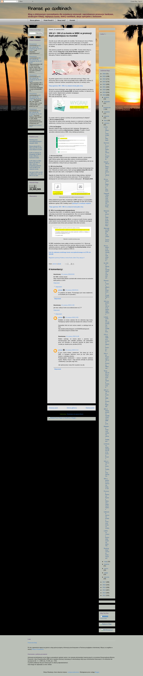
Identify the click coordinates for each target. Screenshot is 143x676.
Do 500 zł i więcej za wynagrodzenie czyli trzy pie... (106, 270)
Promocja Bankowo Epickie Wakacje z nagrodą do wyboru (106, 500)
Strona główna (35, 20)
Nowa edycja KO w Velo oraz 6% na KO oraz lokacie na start (35, 147)
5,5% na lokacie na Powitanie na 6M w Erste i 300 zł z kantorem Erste (35, 155)
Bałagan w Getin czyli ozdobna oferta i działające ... (106, 434)
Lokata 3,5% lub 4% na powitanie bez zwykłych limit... (106, 324)
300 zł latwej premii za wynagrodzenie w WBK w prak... (106, 416)
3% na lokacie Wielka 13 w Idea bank (106, 185)
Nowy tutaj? (62, 20)
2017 (104, 582)
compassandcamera (73, 672)
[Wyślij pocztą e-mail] (66, 264)
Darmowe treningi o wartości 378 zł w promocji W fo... (106, 151)
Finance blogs (103, 618)
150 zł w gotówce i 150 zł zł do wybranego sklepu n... (106, 307)
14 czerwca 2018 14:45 (72, 336)
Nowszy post (53, 408)
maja (106, 561)
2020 (104, 89)
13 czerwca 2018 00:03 (67, 274)
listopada (107, 101)
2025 (104, 76)
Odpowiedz (57, 283)
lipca (105, 120)
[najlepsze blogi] (105, 624)
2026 (104, 73)
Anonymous (33, 44)
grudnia (106, 97)
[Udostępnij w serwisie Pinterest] (73, 264)
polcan (60, 290)
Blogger (97, 672)
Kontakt (72, 20)
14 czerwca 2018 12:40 (67, 305)
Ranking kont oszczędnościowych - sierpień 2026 (35, 141)
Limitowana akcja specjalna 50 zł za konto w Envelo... (106, 451)
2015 (104, 587)
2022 (104, 84)
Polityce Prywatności (38, 649)
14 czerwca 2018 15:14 (71, 350)
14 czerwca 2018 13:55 (71, 317)
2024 (104, 79)
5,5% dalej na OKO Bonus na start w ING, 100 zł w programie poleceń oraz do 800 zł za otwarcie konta (35, 165)
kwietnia (106, 564)
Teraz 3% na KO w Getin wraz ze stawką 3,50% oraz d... (106, 379)
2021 (104, 87)
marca (106, 568)
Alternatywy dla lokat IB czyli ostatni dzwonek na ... (106, 235)
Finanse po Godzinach (49, 8)
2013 (104, 593)
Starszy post (90, 408)
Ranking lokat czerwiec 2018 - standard (106, 553)
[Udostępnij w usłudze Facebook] (71, 264)
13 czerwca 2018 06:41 (71, 290)
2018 (104, 95)
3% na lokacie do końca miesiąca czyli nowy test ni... (106, 253)
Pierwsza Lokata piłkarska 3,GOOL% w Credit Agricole (106, 289)
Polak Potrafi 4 (48, 20)
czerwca (106, 123)
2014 (104, 590)
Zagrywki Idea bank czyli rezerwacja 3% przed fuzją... (106, 201)
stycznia (106, 577)
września (107, 112)
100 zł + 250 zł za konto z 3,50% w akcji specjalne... (106, 468)
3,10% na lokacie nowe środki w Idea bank (106, 133)
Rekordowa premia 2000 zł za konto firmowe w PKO (106, 218)
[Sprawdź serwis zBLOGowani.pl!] (107, 630)
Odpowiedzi (58, 286)
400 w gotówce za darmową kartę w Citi (106, 483)
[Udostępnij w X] (70, 264)
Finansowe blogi (32, 642)
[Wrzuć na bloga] (68, 264)
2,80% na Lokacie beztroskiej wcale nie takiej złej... (106, 538)
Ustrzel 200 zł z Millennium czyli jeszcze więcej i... (106, 169)
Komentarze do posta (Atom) (75, 414)
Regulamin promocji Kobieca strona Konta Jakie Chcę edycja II (66, 257)
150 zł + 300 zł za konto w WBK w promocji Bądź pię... (106, 398)
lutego (106, 573)
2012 (104, 595)
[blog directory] (104, 616)
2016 (104, 585)
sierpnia (106, 116)
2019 (104, 92)
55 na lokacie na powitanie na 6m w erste (35, 48)
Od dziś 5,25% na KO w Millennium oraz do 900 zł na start (36, 173)
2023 (104, 81)
